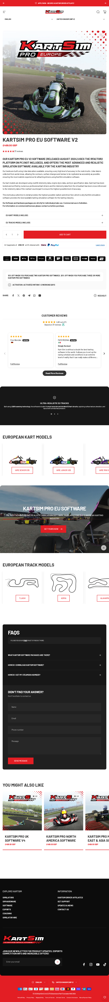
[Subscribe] (57, 962)
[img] (16, 336)
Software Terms (60, 997)
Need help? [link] (102, 295)
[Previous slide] (5, 354)
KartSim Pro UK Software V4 (17, 838)
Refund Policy (21, 997)
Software (7, 905)
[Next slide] (104, 354)
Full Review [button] (15, 364)
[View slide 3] (57, 414)
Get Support (64, 901)
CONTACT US (63, 909)
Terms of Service (49, 997)
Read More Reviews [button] (55, 373)
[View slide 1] (51, 414)
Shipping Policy (40, 997)
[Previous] (4, 3)
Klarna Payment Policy (85, 997)
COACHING (7, 913)
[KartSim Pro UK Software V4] (22, 810)
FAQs (25, 640)
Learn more (100, 245)
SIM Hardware (9, 901)
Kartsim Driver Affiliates (70, 897)
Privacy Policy (30, 997)
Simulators (8, 897)
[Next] (105, 3)
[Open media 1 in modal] (101, 35)
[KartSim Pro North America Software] (63, 810)
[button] (8, 151)
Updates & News (65, 905)
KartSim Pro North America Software (61, 838)
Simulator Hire (10, 917)
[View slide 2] (54, 414)
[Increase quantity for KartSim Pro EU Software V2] (18, 234)
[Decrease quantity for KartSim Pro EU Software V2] (6, 234)
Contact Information (72, 997)
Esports (7, 909)
